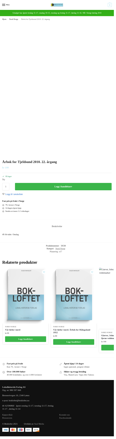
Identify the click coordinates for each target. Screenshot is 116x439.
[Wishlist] (44, 272)
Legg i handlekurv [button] (25, 339)
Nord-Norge (13, 19)
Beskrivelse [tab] (57, 226)
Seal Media (39, 424)
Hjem (4, 19)
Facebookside (65, 418)
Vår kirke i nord (12, 330)
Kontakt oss (64, 415)
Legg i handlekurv (63, 186)
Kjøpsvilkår (7, 415)
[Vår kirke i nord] (25, 296)
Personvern (7, 418)
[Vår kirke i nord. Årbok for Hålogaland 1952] (73, 296)
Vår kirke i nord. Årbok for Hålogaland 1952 (71, 331)
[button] (109, 5)
